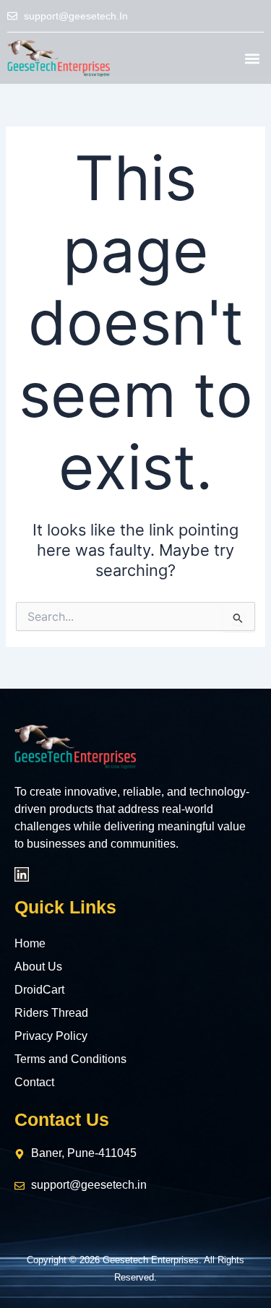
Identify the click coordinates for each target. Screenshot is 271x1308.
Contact (34, 1082)
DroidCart (39, 990)
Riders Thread (51, 1013)
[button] (252, 58)
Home (30, 943)
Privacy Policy (50, 1036)
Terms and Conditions (70, 1059)
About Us (38, 966)
